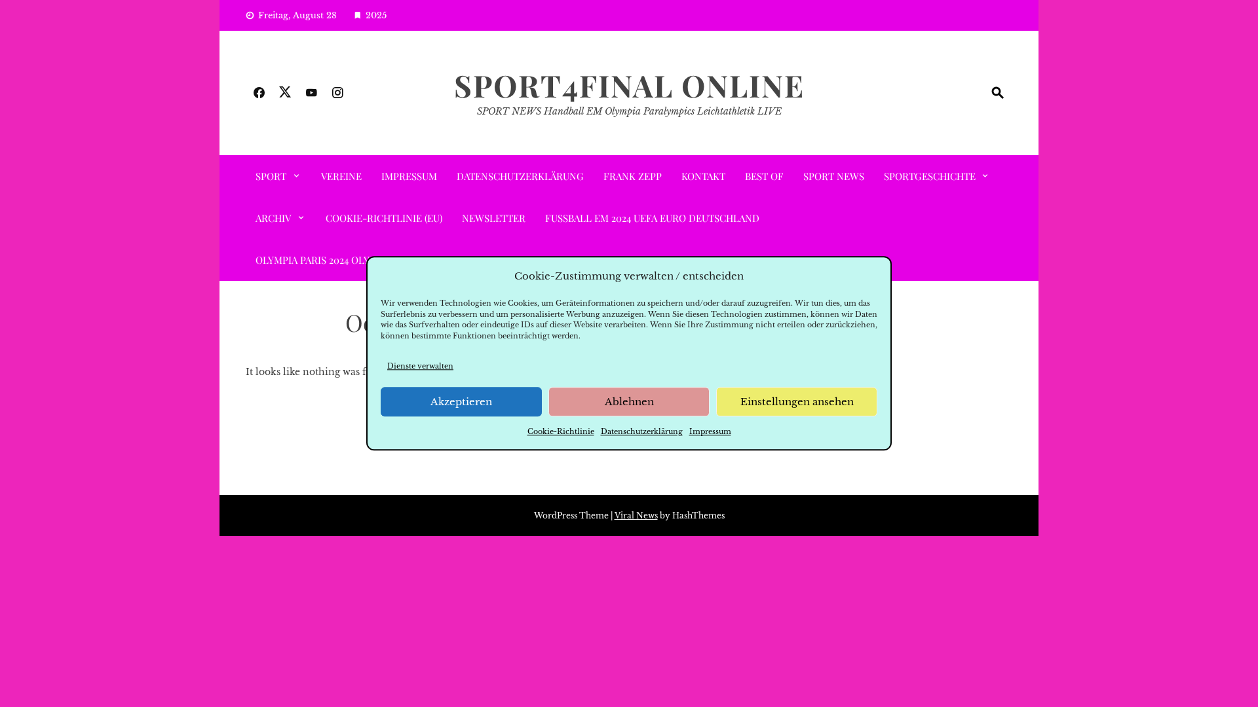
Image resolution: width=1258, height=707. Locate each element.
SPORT (271, 176)
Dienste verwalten (420, 366)
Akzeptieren (461, 401)
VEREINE (341, 176)
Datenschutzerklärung (642, 432)
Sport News (833, 176)
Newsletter (493, 218)
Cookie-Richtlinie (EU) (384, 218)
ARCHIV (273, 218)
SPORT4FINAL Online (629, 85)
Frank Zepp (632, 176)
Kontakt (703, 176)
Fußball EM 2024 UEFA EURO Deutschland (652, 218)
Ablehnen (629, 401)
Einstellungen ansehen (797, 401)
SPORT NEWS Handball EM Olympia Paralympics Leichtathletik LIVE (629, 111)
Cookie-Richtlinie (560, 432)
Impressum (710, 432)
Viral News (636, 515)
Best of (764, 176)
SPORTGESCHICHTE (930, 176)
